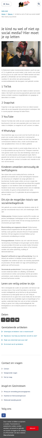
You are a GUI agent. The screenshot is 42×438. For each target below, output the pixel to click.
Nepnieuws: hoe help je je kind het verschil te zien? (20, 336)
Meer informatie (8, 435)
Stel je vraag (8, 377)
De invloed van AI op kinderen (13, 344)
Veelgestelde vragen (10, 373)
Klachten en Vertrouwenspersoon (15, 396)
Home (3, 14)
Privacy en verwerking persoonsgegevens (17, 392)
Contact (6, 369)
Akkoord (32, 428)
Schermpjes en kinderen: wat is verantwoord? (18, 332)
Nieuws (10, 14)
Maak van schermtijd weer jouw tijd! (15, 340)
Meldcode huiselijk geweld (12, 400)
